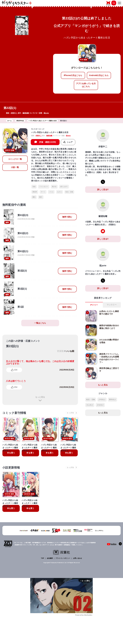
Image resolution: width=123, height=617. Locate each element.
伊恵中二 (14, 113)
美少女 (54, 186)
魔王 (40, 197)
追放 (34, 186)
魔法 (34, 197)
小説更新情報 (11, 467)
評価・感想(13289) (47, 142)
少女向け (100, 405)
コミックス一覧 (15, 159)
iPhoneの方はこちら (73, 75)
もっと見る (40, 397)
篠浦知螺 (26, 113)
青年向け (112, 399)
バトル (51, 192)
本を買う (11, 453)
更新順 (60, 351)
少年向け (101, 399)
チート (43, 192)
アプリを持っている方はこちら (86, 84)
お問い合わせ (77, 558)
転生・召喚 (69, 192)
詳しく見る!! (102, 189)
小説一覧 (15, 167)
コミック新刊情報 (14, 412)
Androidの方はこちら (99, 75)
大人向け (89, 405)
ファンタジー (43, 186)
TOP (42, 558)
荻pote (46, 113)
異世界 (35, 192)
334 (15, 370)
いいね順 (70, 351)
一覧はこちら (40, 323)
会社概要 (50, 558)
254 (15, 387)
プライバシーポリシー (62, 558)
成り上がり (64, 186)
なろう (59, 192)
